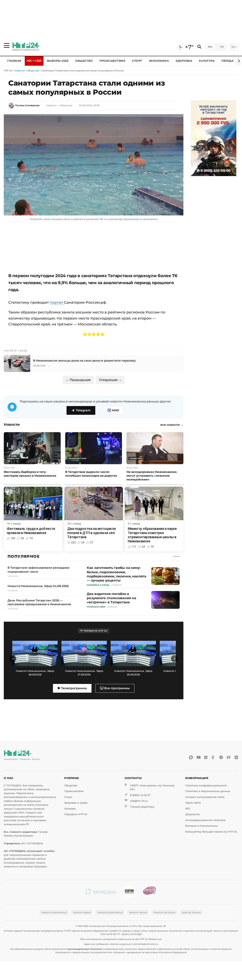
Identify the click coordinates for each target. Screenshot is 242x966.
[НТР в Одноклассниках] (214, 757)
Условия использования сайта (204, 797)
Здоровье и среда (76, 802)
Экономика (159, 60)
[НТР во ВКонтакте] (206, 757)
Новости (19, 70)
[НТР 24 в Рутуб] (229, 757)
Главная (14, 60)
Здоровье (184, 60)
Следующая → (110, 380)
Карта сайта (193, 802)
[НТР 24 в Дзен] (236, 757)
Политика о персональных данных (207, 791)
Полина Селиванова (27, 105)
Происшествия (112, 60)
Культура (207, 60)
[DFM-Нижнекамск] (129, 892)
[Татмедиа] (101, 892)
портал (57, 302)
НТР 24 (8, 70)
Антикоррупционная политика (205, 820)
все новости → (171, 424)
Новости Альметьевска (110, 912)
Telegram (83, 410)
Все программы (116, 688)
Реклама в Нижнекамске (201, 825)
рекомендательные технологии (85, 949)
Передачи (229, 60)
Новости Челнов (138, 912)
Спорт (137, 60)
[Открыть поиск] (199, 47)
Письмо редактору (142, 806)
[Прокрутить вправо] (238, 61)
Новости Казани (82, 912)
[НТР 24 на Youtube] (198, 757)
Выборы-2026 (58, 60)
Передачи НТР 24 (75, 814)
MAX (115, 410)
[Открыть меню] (6, 45)
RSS (187, 808)
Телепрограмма (73, 688)
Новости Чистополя (164, 912)
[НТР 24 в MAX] (191, 757)
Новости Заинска (191, 912)
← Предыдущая (78, 380)
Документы (192, 814)
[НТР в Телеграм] (221, 757)
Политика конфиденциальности (206, 785)
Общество (84, 60)
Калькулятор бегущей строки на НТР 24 (211, 831)
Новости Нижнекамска (54, 912)
